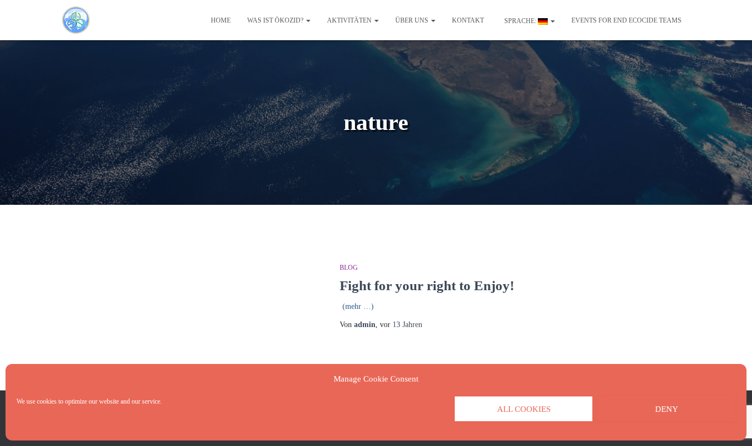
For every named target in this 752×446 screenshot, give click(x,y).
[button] (307, 20)
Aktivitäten (350, 20)
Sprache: (520, 21)
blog (349, 267)
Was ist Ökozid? (276, 20)
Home (221, 20)
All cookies (524, 409)
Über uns (412, 20)
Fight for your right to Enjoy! (427, 285)
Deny (666, 409)
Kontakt (468, 20)
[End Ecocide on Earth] (94, 20)
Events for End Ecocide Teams (626, 20)
